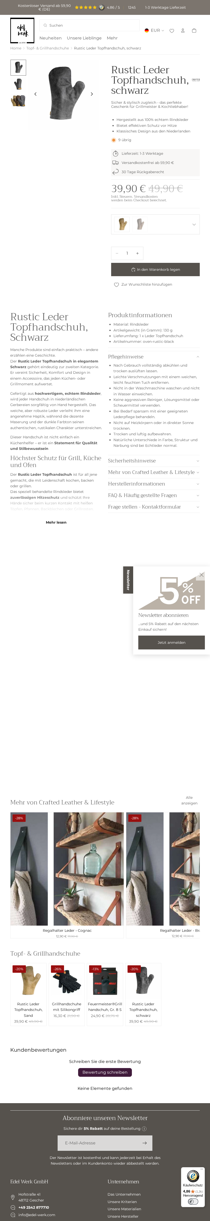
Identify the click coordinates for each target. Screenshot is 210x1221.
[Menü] (202, 1170)
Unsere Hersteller (123, 1216)
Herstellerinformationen (136, 483)
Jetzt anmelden (171, 642)
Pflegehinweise (125, 356)
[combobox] (83, 25)
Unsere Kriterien (122, 1201)
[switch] (193, 1201)
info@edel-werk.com (36, 1214)
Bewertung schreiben (105, 1072)
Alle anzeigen (189, 800)
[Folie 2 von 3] (18, 84)
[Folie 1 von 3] (18, 67)
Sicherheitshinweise (132, 460)
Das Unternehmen (124, 1194)
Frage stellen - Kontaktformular (144, 506)
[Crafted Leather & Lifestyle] (196, 80)
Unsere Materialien (124, 1209)
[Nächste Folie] (93, 94)
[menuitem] (112, 38)
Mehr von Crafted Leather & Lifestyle (151, 472)
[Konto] (182, 30)
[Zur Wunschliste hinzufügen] (171, 30)
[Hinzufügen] (115, 918)
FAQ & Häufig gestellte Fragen (142, 495)
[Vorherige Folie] (34, 94)
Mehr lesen (56, 522)
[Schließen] (201, 575)
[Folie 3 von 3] (18, 101)
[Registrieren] (144, 1143)
